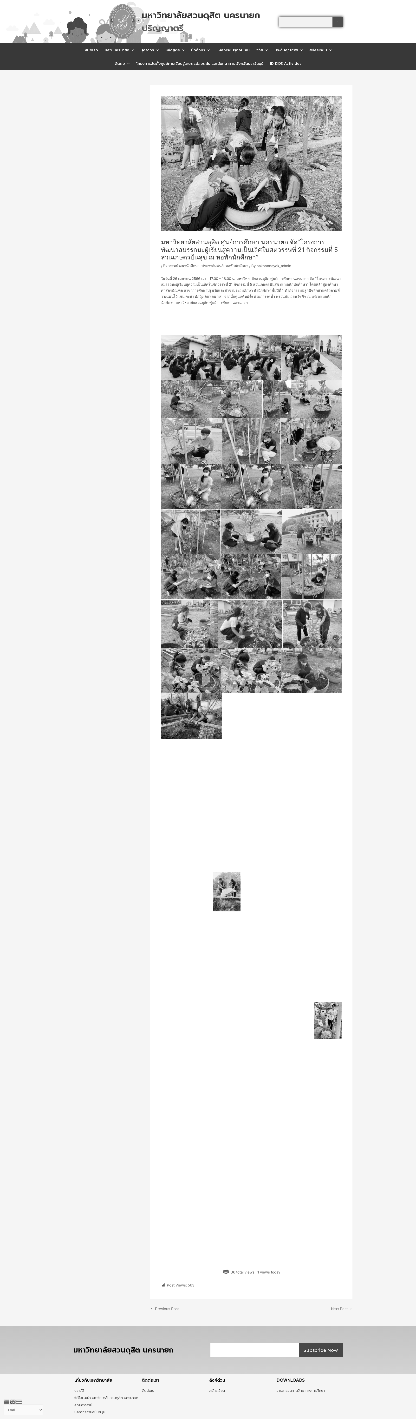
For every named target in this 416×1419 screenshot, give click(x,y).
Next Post (341, 1309)
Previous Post (165, 1309)
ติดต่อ (120, 63)
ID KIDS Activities (285, 63)
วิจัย (259, 50)
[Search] (337, 22)
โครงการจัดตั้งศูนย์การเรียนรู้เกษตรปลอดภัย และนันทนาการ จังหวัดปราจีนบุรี (199, 63)
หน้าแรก (91, 50)
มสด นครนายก (117, 50)
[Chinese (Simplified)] (7, 1401)
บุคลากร (147, 50)
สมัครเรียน (318, 50)
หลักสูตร (172, 50)
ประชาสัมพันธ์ (213, 266)
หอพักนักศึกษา (237, 266)
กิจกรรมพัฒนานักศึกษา (181, 266)
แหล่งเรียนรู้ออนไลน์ (233, 50)
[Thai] (19, 1401)
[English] (13, 1401)
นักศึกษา (198, 50)
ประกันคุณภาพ (286, 50)
